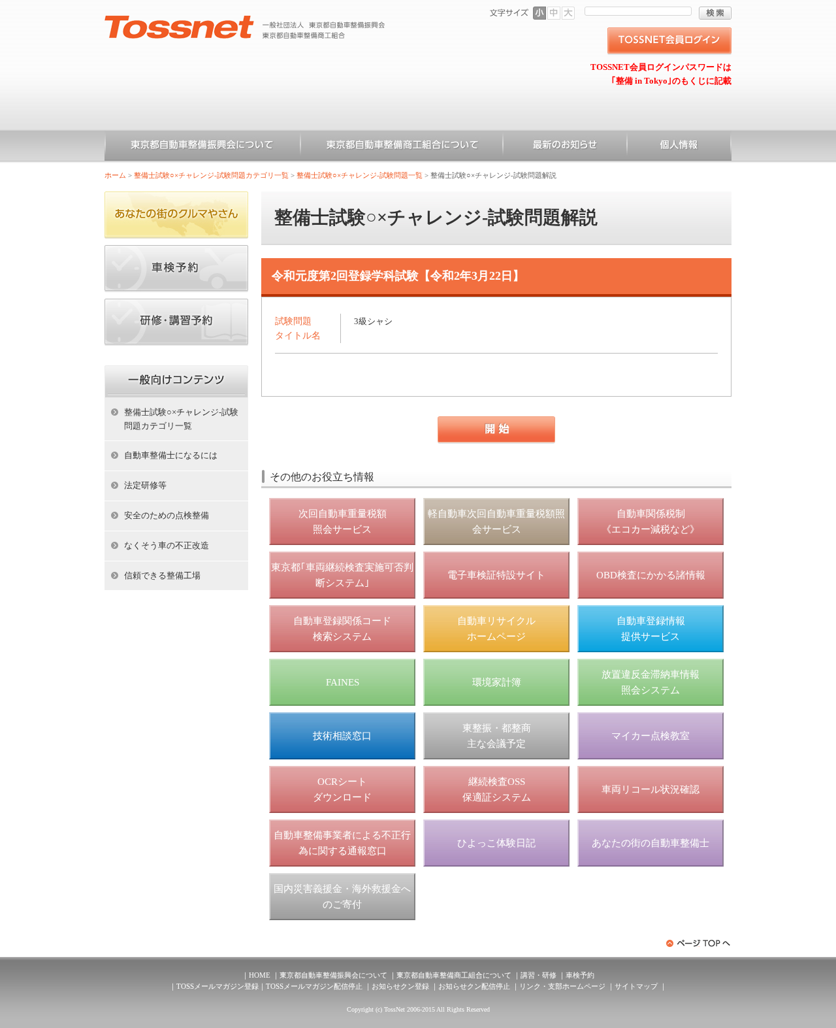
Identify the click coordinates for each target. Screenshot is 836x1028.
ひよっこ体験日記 (496, 843)
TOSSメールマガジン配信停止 (314, 986)
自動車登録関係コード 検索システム (342, 629)
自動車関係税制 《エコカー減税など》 (650, 521)
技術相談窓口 (342, 736)
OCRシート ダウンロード (342, 789)
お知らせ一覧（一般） (565, 147)
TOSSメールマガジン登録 (217, 986)
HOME (259, 975)
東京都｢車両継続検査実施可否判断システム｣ (342, 575)
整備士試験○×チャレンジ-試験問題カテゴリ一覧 (211, 175)
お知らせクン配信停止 (474, 986)
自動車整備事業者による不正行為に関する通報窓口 (342, 843)
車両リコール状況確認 (650, 789)
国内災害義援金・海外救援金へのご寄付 (342, 897)
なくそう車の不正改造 (166, 545)
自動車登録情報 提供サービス (651, 629)
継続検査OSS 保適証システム (496, 789)
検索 (715, 13)
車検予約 (580, 975)
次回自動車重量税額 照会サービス (342, 521)
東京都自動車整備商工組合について (401, 147)
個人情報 (679, 147)
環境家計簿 (496, 682)
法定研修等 (145, 485)
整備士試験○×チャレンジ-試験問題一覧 (360, 175)
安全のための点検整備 (166, 515)
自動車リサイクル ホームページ (496, 629)
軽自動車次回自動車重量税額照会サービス (496, 521)
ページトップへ (699, 943)
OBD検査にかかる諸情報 (650, 575)
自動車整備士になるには (170, 455)
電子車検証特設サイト (496, 575)
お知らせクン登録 (400, 986)
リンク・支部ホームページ (562, 986)
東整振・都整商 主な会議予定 (496, 736)
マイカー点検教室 (650, 736)
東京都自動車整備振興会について (202, 147)
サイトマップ (636, 986)
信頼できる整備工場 (162, 575)
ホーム (115, 175)
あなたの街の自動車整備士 (650, 843)
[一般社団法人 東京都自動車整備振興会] (244, 20)
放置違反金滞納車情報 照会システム (650, 682)
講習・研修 (538, 975)
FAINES (342, 682)
